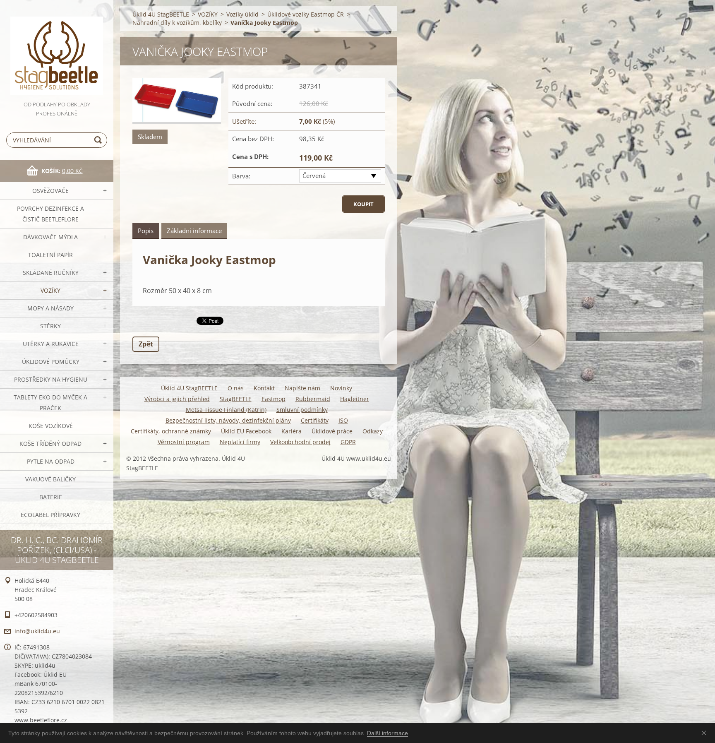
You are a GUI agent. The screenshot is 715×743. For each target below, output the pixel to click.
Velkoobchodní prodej (300, 442)
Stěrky (50, 326)
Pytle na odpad (50, 461)
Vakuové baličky (50, 479)
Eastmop (274, 399)
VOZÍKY (50, 290)
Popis (146, 230)
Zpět (146, 344)
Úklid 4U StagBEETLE (160, 14)
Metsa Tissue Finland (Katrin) (226, 410)
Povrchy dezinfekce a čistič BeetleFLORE (50, 213)
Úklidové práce (332, 431)
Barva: (241, 176)
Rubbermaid (312, 399)
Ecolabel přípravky (50, 515)
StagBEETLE (236, 399)
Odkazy (372, 431)
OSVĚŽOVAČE (50, 191)
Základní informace (194, 230)
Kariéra (291, 431)
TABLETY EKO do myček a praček (50, 402)
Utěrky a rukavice (51, 344)
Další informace (387, 733)
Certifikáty (315, 420)
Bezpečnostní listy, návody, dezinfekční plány (228, 420)
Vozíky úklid (242, 14)
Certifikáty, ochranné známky (171, 431)
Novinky (341, 388)
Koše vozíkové (51, 426)
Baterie (50, 497)
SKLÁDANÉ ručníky (51, 273)
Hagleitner (354, 399)
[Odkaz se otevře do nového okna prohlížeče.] (176, 101)
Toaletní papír (50, 255)
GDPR (348, 442)
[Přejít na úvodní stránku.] (56, 50)
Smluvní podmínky (302, 410)
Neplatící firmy (240, 442)
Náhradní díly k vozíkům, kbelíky (177, 22)
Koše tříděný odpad (50, 443)
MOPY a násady (50, 308)
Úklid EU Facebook (246, 431)
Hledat (99, 140)
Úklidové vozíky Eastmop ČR (305, 14)
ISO (343, 420)
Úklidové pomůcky (50, 361)
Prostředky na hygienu (50, 379)
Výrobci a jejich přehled (177, 399)
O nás (236, 388)
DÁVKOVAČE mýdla (50, 237)
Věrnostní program (184, 442)
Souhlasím (705, 732)
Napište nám (302, 388)
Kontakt (264, 388)
